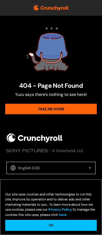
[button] (51, 168)
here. (62, 214)
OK (51, 225)
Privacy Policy (60, 209)
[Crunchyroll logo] (51, 8)
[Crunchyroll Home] (34, 138)
